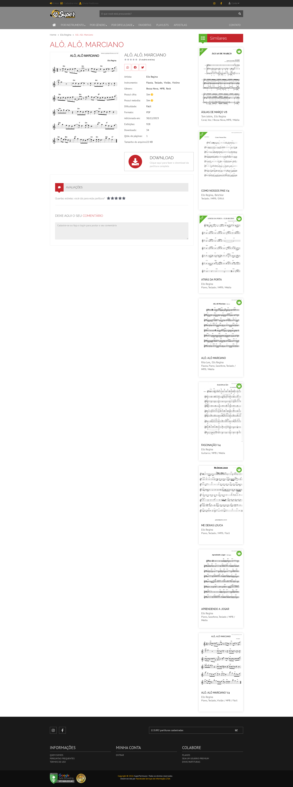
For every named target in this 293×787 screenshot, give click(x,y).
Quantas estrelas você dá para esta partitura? (80, 198)
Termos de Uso (58, 761)
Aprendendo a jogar (215, 609)
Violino (176, 82)
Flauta (149, 82)
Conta (234, 3)
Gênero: (128, 88)
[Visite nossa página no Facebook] (221, 3)
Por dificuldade (122, 25)
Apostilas (180, 25)
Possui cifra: (130, 94)
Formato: (128, 112)
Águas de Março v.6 (214, 112)
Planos (186, 755)
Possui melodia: (132, 100)
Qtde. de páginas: (133, 136)
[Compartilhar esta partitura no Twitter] (142, 67)
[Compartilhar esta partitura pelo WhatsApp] (127, 67)
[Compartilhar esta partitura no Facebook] (135, 67)
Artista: (128, 76)
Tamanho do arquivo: (135, 141)
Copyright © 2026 (126, 776)
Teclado (158, 82)
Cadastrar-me (71, 3)
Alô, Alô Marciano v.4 (215, 692)
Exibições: (129, 124)
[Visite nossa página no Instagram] (214, 3)
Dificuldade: (130, 106)
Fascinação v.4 (211, 445)
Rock (168, 88)
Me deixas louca (212, 525)
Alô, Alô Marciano (213, 358)
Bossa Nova (152, 88)
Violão (167, 82)
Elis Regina (65, 35)
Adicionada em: (132, 118)
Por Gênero (97, 25)
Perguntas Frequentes (62, 758)
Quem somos (56, 755)
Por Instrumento (72, 25)
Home (53, 35)
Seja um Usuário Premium (195, 758)
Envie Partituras (191, 761)
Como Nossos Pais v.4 (215, 190)
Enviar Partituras (90, 3)
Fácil (148, 106)
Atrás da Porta (211, 279)
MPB (162, 88)
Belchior (219, 195)
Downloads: (130, 130)
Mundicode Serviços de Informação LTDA (153, 778)
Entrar (56, 3)
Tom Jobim (206, 116)
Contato (235, 25)
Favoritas (145, 25)
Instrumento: (131, 82)
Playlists (162, 25)
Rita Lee (205, 362)
